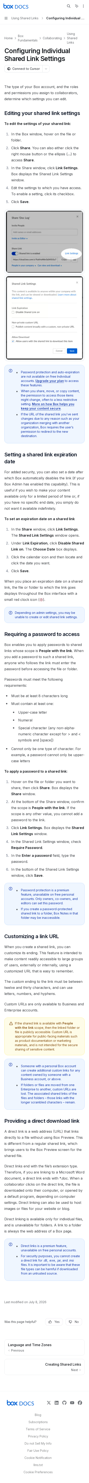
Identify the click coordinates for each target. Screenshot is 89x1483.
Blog (38, 1415)
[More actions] (83, 6)
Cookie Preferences (38, 1472)
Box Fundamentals (28, 38)
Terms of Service (38, 1429)
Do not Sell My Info (38, 1443)
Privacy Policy (38, 1436)
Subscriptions (38, 1422)
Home (8, 38)
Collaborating (52, 38)
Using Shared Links (72, 38)
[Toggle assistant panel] (77, 6)
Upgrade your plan (49, 381)
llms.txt (38, 1465)
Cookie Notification (38, 1458)
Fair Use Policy (38, 1450)
